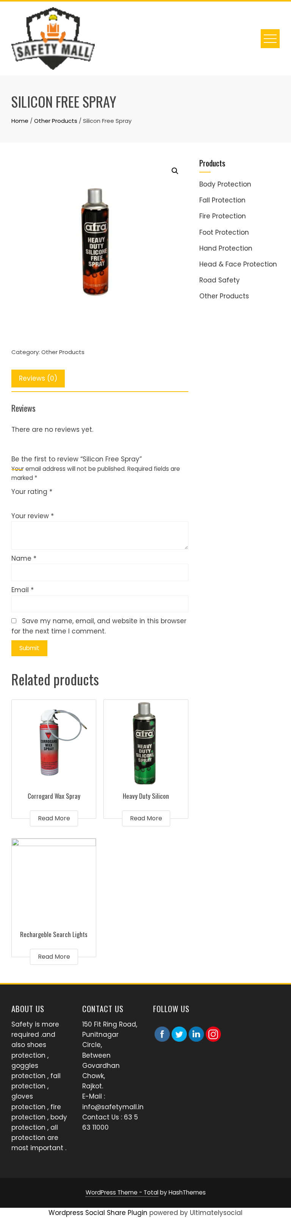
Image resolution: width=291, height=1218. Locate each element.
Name (23, 558)
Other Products (55, 121)
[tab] (38, 378)
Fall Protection (222, 200)
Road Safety (219, 280)
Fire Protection (222, 216)
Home (19, 121)
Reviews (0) (38, 378)
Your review (32, 515)
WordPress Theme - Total (122, 1192)
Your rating (31, 491)
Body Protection (225, 184)
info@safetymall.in (113, 1106)
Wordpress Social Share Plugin (98, 1212)
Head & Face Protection (238, 264)
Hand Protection (225, 248)
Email (22, 589)
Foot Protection (224, 232)
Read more (54, 818)
